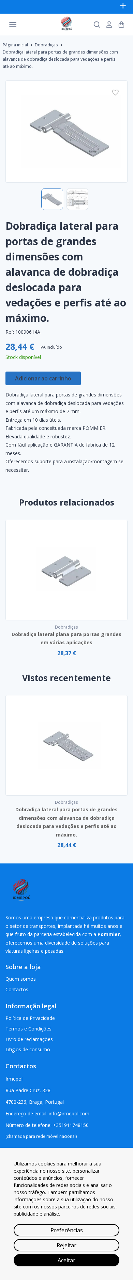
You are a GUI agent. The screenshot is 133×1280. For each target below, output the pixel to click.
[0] (121, 24)
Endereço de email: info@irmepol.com (47, 1113)
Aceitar (66, 1260)
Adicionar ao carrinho (43, 378)
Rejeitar (66, 1245)
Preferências (66, 1230)
